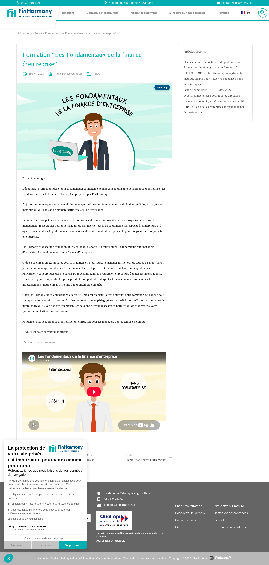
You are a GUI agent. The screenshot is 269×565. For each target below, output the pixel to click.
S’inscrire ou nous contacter (187, 12)
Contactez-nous (185, 520)
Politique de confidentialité (77, 558)
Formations (67, 12)
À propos (223, 12)
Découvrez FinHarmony (190, 513)
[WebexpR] (220, 558)
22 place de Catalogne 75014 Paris (128, 3)
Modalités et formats (144, 12)
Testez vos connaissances (231, 513)
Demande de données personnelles (144, 558)
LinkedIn (220, 520)
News (97, 73)
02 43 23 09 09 (28, 3)
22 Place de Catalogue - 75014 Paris (127, 493)
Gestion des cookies (108, 558)
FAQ (177, 527)
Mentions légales (48, 558)
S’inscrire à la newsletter (230, 527)
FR (248, 12)
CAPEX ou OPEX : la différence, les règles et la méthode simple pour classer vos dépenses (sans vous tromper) (213, 79)
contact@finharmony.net (235, 3)
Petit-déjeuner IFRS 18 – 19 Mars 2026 (208, 89)
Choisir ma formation (188, 506)
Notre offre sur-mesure (229, 506)
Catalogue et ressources (102, 12)
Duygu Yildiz (74, 73)
